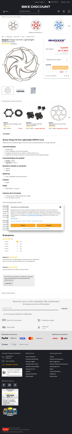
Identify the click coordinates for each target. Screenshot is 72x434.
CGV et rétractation (31, 356)
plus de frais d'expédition (61, 53)
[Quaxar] (57, 40)
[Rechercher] (39, 11)
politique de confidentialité (24, 314)
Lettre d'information (55, 371)
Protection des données (32, 359)
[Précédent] (3, 65)
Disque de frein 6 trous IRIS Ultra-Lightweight (57, 124)
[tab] (6, 134)
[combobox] (28, 11)
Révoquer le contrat (12, 364)
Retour (51, 369)
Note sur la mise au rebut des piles (59, 364)
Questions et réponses (9, 357)
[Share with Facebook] (64, 76)
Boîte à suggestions (55, 361)
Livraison (28, 371)
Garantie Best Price (55, 366)
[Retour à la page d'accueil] (36, 7)
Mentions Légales (30, 361)
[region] (36, 25)
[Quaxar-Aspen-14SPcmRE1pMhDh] (21, 64)
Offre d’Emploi (29, 376)
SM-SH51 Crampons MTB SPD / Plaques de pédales (34, 124)
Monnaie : (65, 2)
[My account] (64, 11)
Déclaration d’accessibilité (32, 366)
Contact (52, 356)
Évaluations (53, 374)
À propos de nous (30, 369)
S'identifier (8, 283)
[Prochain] (69, 26)
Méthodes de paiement (9, 334)
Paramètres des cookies (32, 364)
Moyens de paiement (31, 374)
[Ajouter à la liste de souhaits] (66, 72)
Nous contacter (10, 361)
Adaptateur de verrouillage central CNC (12, 124)
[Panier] (68, 11)
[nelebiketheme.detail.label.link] (13, 25)
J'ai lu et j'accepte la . (18, 314)
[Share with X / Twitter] (66, 76)
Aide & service (53, 376)
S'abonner (64, 308)
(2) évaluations (13, 43)
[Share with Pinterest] (68, 76)
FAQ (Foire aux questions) (56, 359)
